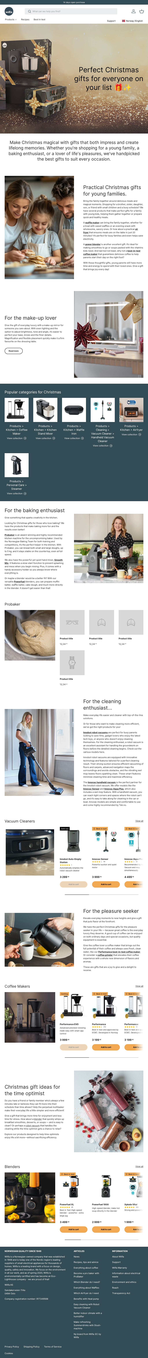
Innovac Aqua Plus (134, 859)
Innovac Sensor (100, 859)
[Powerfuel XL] (73, 1186)
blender (38, 1119)
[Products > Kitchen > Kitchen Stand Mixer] (45, 410)
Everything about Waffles (86, 1287)
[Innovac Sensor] (106, 841)
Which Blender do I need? (87, 1282)
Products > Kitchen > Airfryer (131, 427)
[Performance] (106, 1006)
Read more (14, 351)
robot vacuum (33, 1125)
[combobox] (71, 11)
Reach (115, 1287)
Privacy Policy (12, 1346)
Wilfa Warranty (119, 1267)
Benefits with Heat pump (86, 1298)
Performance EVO (69, 1024)
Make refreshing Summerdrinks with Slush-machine (87, 1325)
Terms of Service (53, 1346)
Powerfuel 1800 (100, 1204)
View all (139, 821)
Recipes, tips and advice (86, 1262)
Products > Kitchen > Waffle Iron (73, 429)
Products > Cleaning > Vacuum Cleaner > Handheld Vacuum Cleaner (102, 433)
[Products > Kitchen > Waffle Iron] (74, 410)
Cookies (9, 1353)
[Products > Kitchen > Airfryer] (131, 410)
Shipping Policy (31, 1346)
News (76, 1256)
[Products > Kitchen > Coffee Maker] (16, 410)
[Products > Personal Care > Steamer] (16, 465)
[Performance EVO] (73, 1006)
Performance (99, 1024)
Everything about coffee (86, 1267)
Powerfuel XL (67, 1204)
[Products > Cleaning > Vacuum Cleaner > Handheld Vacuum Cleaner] (102, 410)
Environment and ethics (124, 1282)
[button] (141, 11)
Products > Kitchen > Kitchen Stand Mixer (45, 429)
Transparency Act (121, 1293)
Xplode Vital (130, 1204)
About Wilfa (118, 1256)
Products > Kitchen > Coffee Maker (16, 429)
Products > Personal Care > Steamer (17, 485)
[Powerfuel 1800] (106, 1186)
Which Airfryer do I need (86, 1293)
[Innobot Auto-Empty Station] (73, 841)
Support (116, 1262)
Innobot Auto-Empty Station (70, 861)
